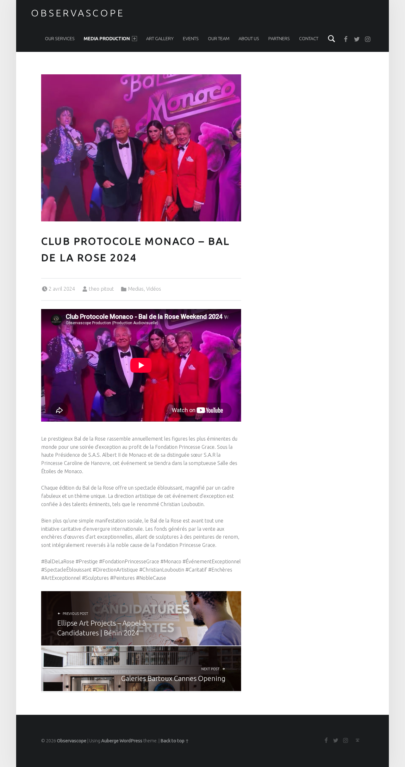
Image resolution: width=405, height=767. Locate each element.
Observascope (77, 13)
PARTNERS (279, 38)
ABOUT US (249, 38)
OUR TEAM (218, 38)
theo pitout (101, 289)
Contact (308, 38)
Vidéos (153, 289)
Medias (136, 289)
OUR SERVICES (60, 38)
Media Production (107, 38)
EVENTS (191, 38)
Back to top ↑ (174, 740)
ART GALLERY (160, 38)
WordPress (131, 740)
